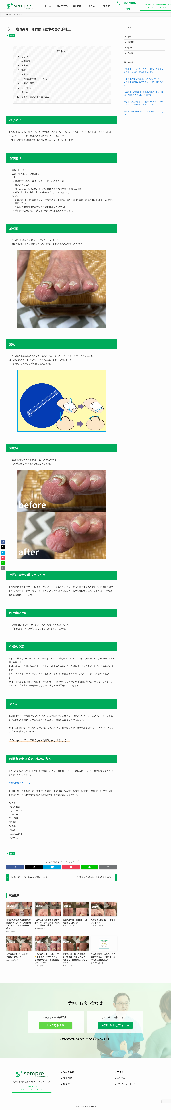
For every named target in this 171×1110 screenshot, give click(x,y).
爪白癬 (11, 35)
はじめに (25, 56)
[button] (15, 867)
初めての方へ (69, 1072)
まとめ (24, 92)
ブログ (119, 1072)
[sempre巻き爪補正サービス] (20, 6)
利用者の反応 (27, 83)
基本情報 (25, 61)
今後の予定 (26, 88)
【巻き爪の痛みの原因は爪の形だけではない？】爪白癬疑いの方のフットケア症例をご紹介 (143, 82)
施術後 (24, 74)
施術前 (24, 65)
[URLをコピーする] (108, 867)
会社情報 (121, 1078)
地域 (129, 37)
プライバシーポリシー (127, 1084)
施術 (23, 70)
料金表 (66, 1084)
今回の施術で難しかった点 (34, 79)
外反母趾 (131, 42)
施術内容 (67, 1078)
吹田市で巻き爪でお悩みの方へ (36, 97)
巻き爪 (130, 48)
